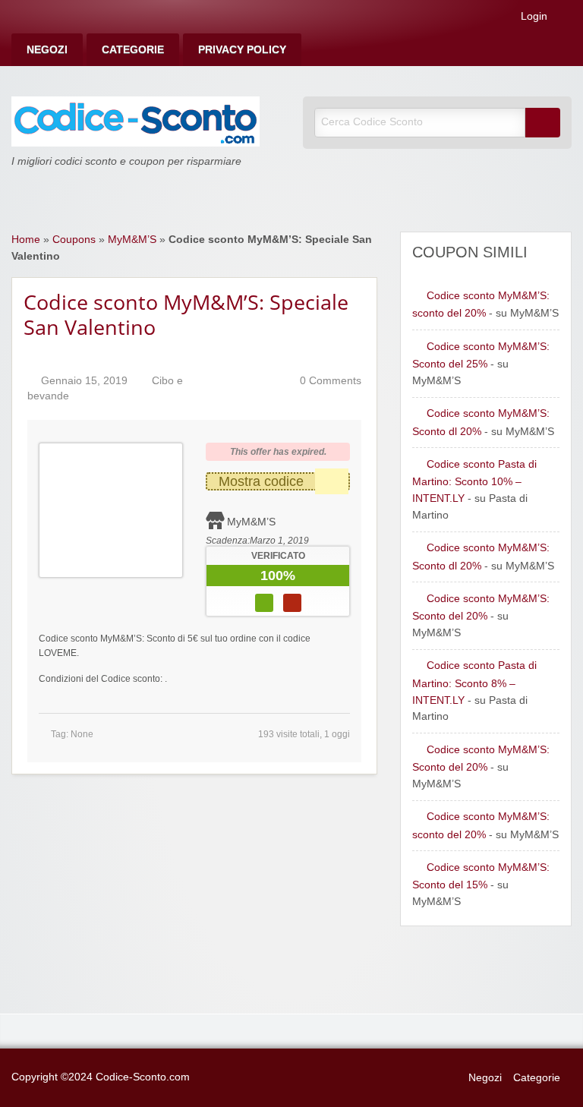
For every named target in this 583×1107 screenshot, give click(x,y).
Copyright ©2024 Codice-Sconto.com (100, 1077)
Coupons (74, 239)
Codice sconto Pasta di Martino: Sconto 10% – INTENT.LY (474, 481)
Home (25, 239)
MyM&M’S (132, 239)
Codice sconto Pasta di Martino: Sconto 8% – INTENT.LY (474, 682)
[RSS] (567, 19)
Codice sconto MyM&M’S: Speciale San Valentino (186, 314)
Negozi (47, 49)
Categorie (133, 49)
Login (532, 16)
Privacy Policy (242, 49)
